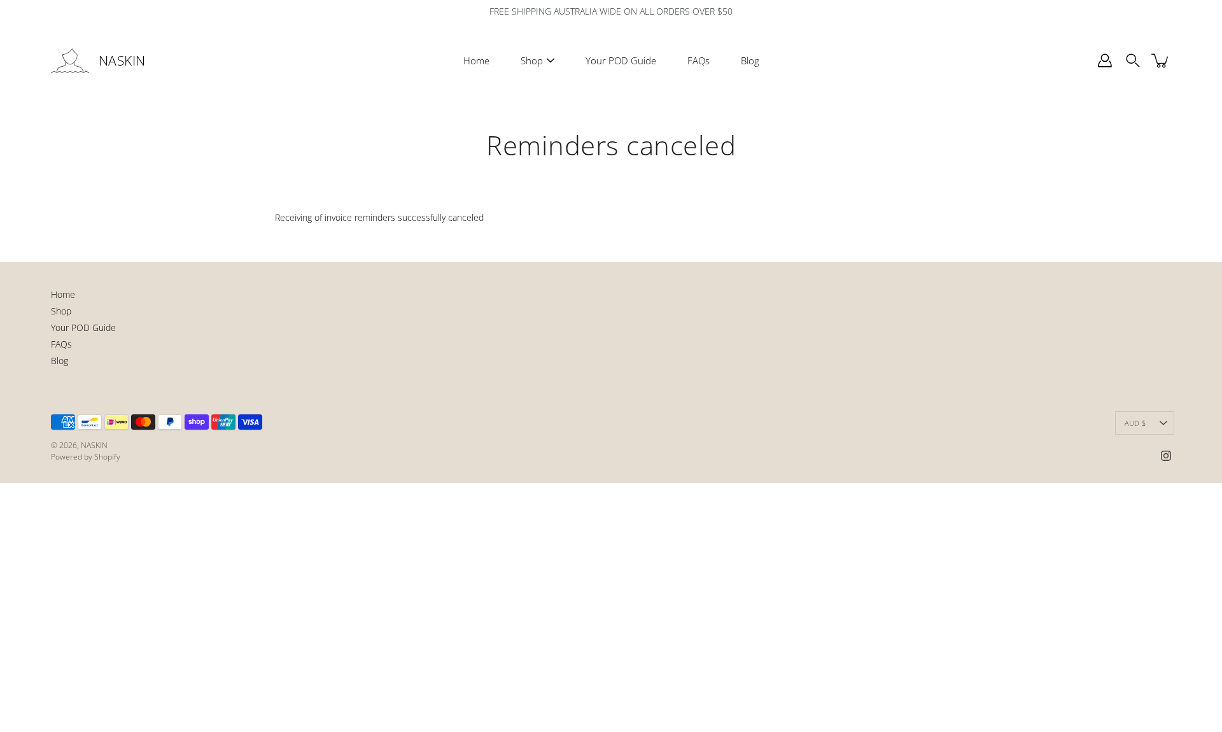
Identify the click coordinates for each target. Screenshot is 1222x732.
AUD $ (1135, 423)
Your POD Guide (621, 60)
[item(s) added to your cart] (1161, 60)
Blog (750, 60)
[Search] (1133, 60)
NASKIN (122, 60)
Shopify (107, 456)
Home (476, 60)
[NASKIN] (70, 60)
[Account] (1105, 60)
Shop (532, 60)
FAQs (698, 60)
